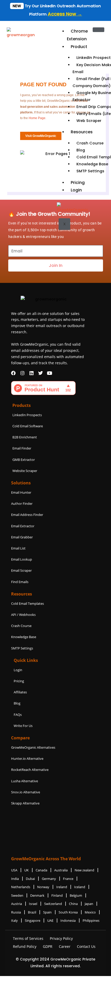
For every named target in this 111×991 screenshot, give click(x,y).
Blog (80, 150)
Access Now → (65, 14)
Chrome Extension (77, 35)
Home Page (37, 118)
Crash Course (90, 143)
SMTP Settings (90, 171)
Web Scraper (88, 120)
